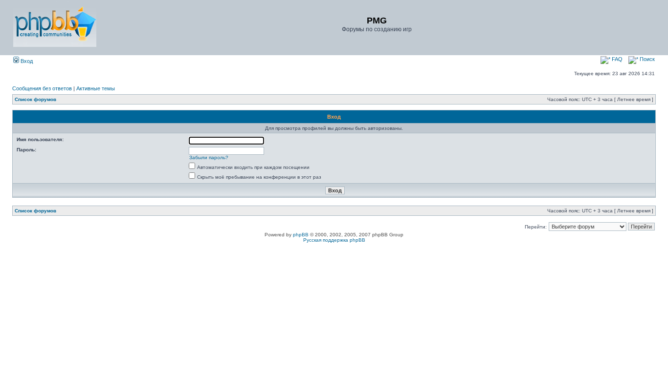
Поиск (646, 59)
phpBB (301, 234)
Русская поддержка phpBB (334, 240)
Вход (26, 61)
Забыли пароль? (208, 157)
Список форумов (35, 99)
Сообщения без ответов (42, 88)
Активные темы (95, 88)
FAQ (616, 59)
